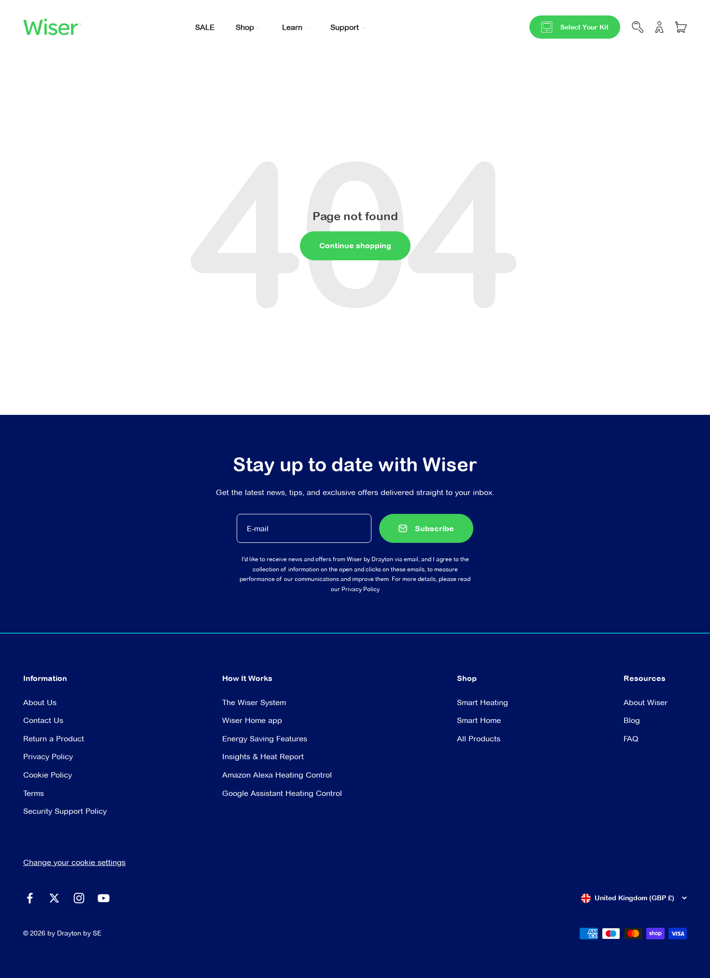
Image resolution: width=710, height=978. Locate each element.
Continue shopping (355, 245)
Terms (33, 793)
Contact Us (43, 720)
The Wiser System (254, 702)
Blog (632, 720)
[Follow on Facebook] (29, 898)
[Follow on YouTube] (103, 898)
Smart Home (479, 720)
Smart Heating (482, 702)
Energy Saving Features (264, 738)
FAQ (631, 738)
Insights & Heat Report (263, 756)
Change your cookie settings (74, 862)
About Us (40, 702)
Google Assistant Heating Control (282, 793)
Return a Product (53, 738)
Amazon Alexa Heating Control (277, 775)
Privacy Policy (360, 589)
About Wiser (645, 702)
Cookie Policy (47, 775)
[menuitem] (204, 26)
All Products (478, 738)
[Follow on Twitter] (54, 898)
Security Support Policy (65, 811)
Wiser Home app (252, 720)
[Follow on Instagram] (78, 898)
